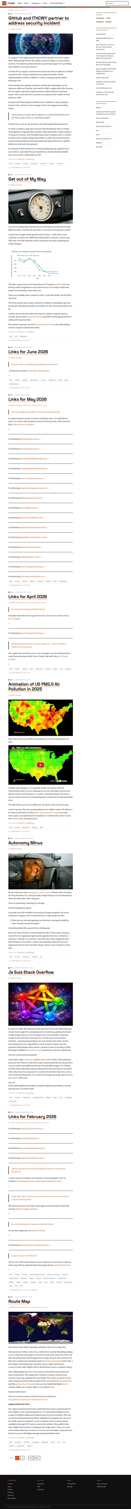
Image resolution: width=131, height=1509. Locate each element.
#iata (53, 1442)
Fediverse (22, 159)
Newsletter (100, 18)
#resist (42, 1230)
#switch (25, 1282)
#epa (41, 827)
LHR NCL (99, 143)
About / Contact (102, 1484)
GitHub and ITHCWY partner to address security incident (38, 20)
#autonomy (26, 957)
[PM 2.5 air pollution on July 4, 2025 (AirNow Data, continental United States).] (40, 717)
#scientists (34, 380)
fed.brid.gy (30, 159)
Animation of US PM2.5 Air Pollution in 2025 (34, 686)
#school (48, 581)
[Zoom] (50, 248)
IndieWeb (15, 1078)
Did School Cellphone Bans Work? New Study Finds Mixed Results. (36, 412)
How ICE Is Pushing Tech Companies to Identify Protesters (32, 1224)
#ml (59, 1265)
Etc (16, 10)
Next (37, 1458)
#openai (11, 1446)
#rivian (17, 957)
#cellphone (29, 424)
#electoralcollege (53, 1274)
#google (48, 1097)
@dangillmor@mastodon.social (33, 537)
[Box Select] (55, 248)
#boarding (45, 1442)
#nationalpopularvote (25, 1181)
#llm (61, 1097)
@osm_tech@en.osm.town (31, 478)
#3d (55, 1265)
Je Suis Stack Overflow (31, 972)
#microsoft (65, 1265)
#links (17, 380)
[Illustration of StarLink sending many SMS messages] (40, 44)
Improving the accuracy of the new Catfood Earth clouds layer (105, 47)
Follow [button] (26, 3)
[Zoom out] (63, 248)
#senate (64, 1274)
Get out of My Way (27, 179)
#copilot (11, 659)
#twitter (26, 1442)
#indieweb (68, 1097)
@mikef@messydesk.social (31, 1158)
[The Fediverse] (40, 1004)
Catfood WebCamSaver (104, 88)
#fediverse (26, 1097)
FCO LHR (99, 147)
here (65, 1384)
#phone (16, 424)
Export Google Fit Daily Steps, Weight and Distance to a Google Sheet (106, 71)
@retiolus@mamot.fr (29, 1138)
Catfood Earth (101, 34)
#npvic (44, 1181)
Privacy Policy (71, 1484)
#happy (55, 669)
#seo (55, 1097)
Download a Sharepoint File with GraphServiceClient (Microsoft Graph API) (105, 55)
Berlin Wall (100, 122)
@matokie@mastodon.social (32, 1148)
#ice (37, 1230)
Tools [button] (45, 3)
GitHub (108, 22)
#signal (34, 957)
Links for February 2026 (32, 1116)
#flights (18, 1442)
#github (25, 164)
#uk (16, 336)
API (36, 794)
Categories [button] (36, 3)
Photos (11, 1492)
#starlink (43, 164)
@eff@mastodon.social (29, 557)
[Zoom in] (61, 248)
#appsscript (28, 1209)
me (33, 1230)
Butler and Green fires (43, 812)
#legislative (13, 1278)
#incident (60, 164)
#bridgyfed (13, 1101)
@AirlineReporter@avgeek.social (34, 1245)
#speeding (23, 336)
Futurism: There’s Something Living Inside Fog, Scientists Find (34, 364)
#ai (60, 656)
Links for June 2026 (28, 351)
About (20, 3)
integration (29, 1059)
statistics (59, 284)
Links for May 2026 (27, 399)
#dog (10, 1286)
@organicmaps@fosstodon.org (33, 468)
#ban (22, 424)
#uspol (38, 1181)
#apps (18, 1282)
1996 (44, 1412)
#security (34, 164)
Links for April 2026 (27, 596)
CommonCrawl (34, 1050)
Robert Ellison (15, 29)
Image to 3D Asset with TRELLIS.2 (24, 1255)
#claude (17, 164)
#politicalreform (54, 1181)
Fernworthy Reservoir (103, 139)
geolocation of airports (25, 1384)
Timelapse (12, 1498)
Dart (97, 130)
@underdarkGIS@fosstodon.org (33, 458)
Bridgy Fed (43, 1059)
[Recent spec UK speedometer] (40, 206)
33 (31, 1458)
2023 (30, 788)
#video (17, 827)
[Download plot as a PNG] (47, 248)
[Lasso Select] (57, 248)
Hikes (10, 1489)
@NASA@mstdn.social (29, 439)
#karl (35, 371)
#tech (52, 1282)
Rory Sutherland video (43, 324)
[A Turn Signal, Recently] (40, 871)
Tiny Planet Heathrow (103, 126)
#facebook (35, 1442)
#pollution (25, 827)
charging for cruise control (39, 892)
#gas (35, 1209)
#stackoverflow (38, 1097)
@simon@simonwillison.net (31, 576)
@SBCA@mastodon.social (30, 498)
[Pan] (52, 248)
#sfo (58, 1442)
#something (52, 380)
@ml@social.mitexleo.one (31, 1128)
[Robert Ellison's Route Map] (40, 1327)
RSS (108, 18)
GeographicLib (65, 1381)
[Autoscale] (65, 248)
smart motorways (35, 316)
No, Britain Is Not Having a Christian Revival (28, 609)
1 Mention (34, 1290)
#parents (40, 581)
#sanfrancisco (44, 371)
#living (43, 380)
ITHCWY (10, 10)
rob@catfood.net (44, 1507)
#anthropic (20, 1446)
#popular (24, 1278)
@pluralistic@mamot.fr (30, 547)
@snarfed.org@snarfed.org (31, 566)
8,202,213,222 (101, 1487)
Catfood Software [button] (57, 3)
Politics (11, 1495)
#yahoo (52, 164)
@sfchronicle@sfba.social (31, 517)
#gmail (29, 1446)
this (51, 1387)
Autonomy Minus (25, 843)
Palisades (15, 818)
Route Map (19, 1301)
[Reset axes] (68, 248)
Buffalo (98, 108)
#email (11, 1282)
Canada (57, 812)
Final (98, 135)
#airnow (34, 827)
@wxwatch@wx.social (29, 449)
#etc (10, 164)
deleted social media (51, 1361)
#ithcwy (24, 380)
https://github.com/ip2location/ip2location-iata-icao (27, 1399)
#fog (30, 371)
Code (10, 1484)
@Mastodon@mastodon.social (32, 527)
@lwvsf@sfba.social (28, 508)
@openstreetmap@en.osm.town (33, 488)
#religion (16, 618)
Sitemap (70, 1487)
